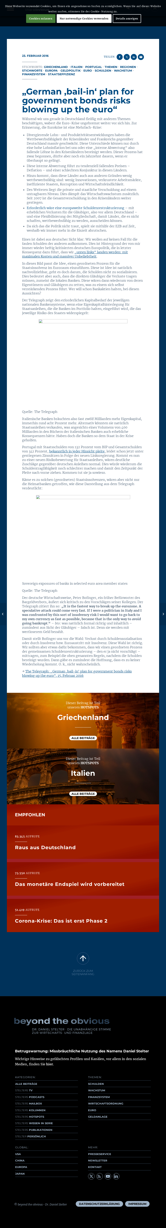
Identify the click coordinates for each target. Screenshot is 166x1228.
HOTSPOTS (29, 1116)
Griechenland (56, 67)
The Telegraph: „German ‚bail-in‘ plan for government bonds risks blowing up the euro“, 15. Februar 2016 (77, 673)
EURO (92, 1110)
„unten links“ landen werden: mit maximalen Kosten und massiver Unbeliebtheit (75, 254)
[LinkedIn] (116, 1176)
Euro (87, 70)
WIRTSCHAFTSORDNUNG (105, 1103)
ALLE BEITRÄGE (26, 1083)
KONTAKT (95, 1167)
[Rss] (99, 1176)
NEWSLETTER (97, 1160)
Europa (51, 70)
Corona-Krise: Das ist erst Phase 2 (61, 921)
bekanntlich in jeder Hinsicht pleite (77, 451)
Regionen (128, 67)
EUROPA (21, 1167)
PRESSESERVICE (99, 1154)
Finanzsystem (33, 74)
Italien (76, 67)
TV (24, 1090)
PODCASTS (29, 1097)
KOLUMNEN (30, 1110)
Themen (111, 67)
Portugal (93, 67)
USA (18, 1154)
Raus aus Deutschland (45, 847)
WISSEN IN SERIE (34, 1123)
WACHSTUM (96, 1090)
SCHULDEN (96, 1083)
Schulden (103, 70)
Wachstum (123, 70)
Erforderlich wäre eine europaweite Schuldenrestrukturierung (75, 208)
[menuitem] (99, 1204)
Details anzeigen (127, 18)
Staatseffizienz (61, 74)
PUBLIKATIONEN (33, 1129)
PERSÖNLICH (30, 1136)
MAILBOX (28, 1103)
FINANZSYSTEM (99, 1097)
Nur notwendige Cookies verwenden (84, 18)
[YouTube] (108, 1176)
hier (49, 1064)
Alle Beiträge (83, 738)
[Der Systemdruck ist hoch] (3, 614)
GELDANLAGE (97, 1116)
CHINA (19, 1160)
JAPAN (20, 1173)
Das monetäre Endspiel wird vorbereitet (70, 884)
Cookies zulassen (40, 18)
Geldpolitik (71, 70)
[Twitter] (91, 1176)
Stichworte (32, 70)
